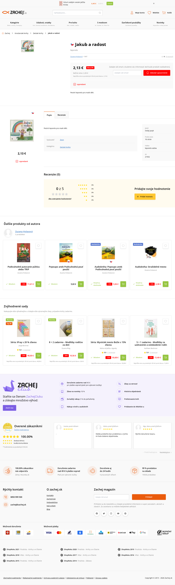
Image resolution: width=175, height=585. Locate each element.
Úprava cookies (101, 578)
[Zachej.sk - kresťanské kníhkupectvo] (14, 13)
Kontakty (50, 495)
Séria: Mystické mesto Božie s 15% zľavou (108, 343)
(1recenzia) (26, 350)
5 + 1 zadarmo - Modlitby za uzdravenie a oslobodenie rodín (151, 343)
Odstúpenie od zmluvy (75, 578)
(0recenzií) (169, 56)
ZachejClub (51, 499)
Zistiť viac (9, 408)
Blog (48, 509)
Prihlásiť (148, 497)
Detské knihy (38, 33)
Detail (110, 3)
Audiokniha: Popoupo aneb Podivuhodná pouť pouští (108, 268)
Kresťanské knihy (21, 33)
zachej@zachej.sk (18, 504)
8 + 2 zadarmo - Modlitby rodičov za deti (66, 343)
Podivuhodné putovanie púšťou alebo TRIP (24, 268)
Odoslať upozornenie (158, 73)
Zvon (62, 140)
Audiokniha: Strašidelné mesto (150, 266)
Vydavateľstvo (52, 502)
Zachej (7, 33)
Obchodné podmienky (12, 578)
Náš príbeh (51, 506)
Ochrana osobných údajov (54, 578)
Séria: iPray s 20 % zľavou (24, 342)
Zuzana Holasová (76, 56)
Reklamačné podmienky (32, 578)
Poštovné (89, 578)
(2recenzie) (154, 352)
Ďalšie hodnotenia (21, 430)
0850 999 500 (16, 497)
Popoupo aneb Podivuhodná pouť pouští (66, 268)
